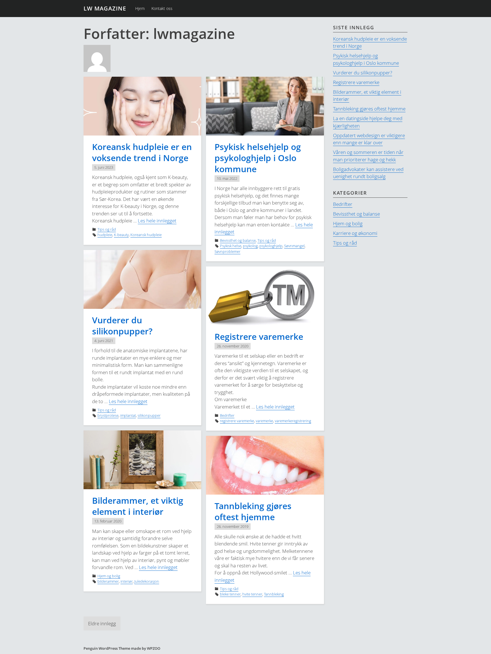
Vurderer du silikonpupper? (122, 325)
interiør (126, 581)
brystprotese (107, 415)
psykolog (250, 245)
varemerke (264, 420)
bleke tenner (230, 594)
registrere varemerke (237, 420)
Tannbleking (274, 594)
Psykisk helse (230, 245)
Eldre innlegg (102, 623)
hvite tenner (252, 594)
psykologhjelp (270, 245)
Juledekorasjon (146, 581)
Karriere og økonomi (355, 233)
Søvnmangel (294, 245)
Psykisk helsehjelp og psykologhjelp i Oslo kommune (258, 158)
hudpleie (104, 234)
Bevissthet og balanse (238, 240)
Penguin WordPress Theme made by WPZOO (122, 648)
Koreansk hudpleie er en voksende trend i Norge (142, 152)
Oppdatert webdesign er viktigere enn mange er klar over (369, 139)
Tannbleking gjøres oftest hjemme (253, 511)
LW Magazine (105, 8)
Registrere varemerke (259, 336)
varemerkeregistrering (293, 420)
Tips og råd (106, 229)
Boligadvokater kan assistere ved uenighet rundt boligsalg (368, 173)
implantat (128, 415)
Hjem (140, 8)
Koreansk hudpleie (146, 234)
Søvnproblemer (227, 251)
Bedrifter (227, 415)
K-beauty (121, 234)
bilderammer (108, 581)
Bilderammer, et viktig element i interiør (137, 506)
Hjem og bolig (108, 575)
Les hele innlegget (157, 220)
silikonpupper (149, 415)
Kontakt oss (161, 8)
